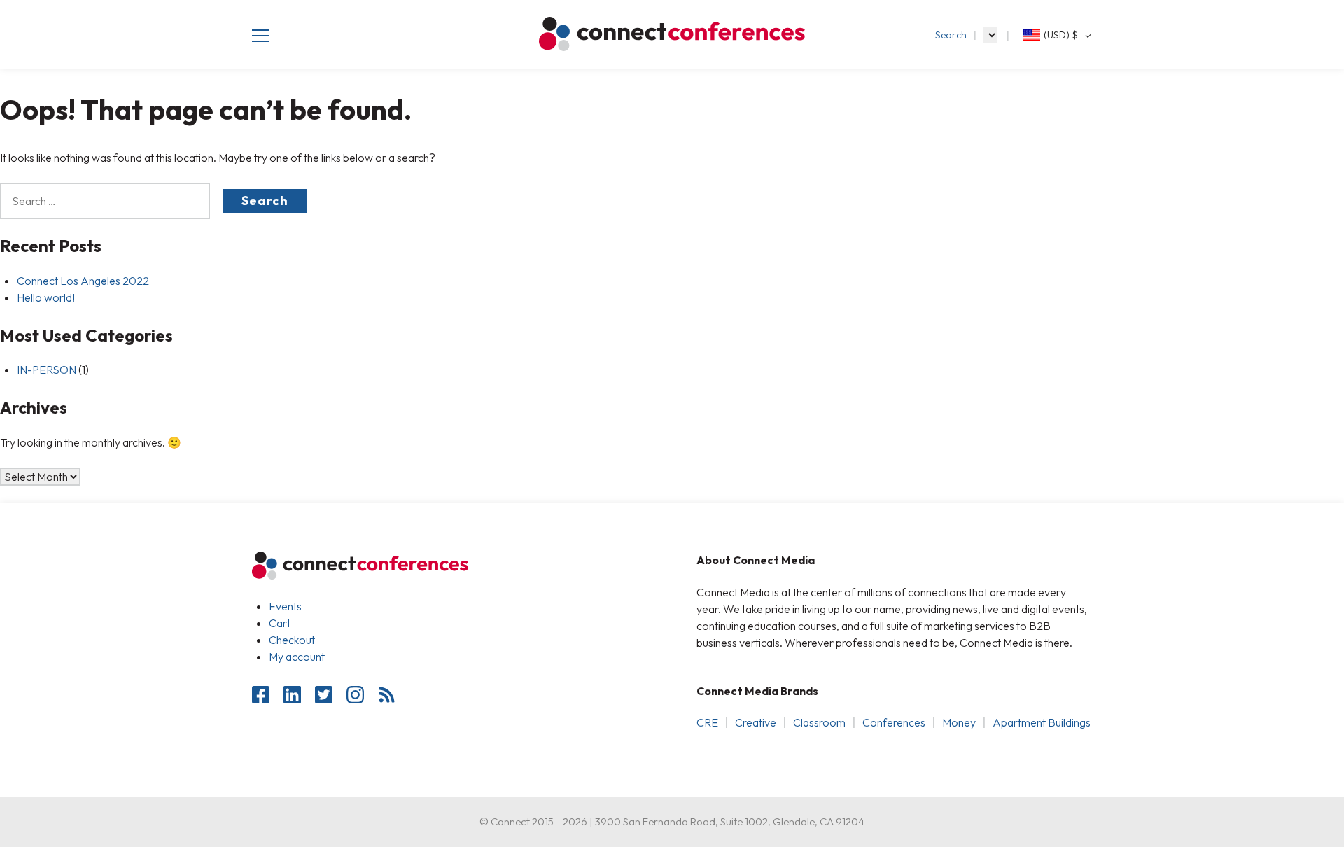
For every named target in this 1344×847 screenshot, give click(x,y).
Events (285, 606)
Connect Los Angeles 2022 (83, 281)
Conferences (893, 722)
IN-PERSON (46, 370)
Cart (279, 623)
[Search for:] (111, 201)
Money (959, 722)
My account (297, 657)
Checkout (292, 640)
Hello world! (46, 297)
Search (951, 35)
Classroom (819, 722)
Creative (755, 722)
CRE (707, 722)
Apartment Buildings (1042, 722)
